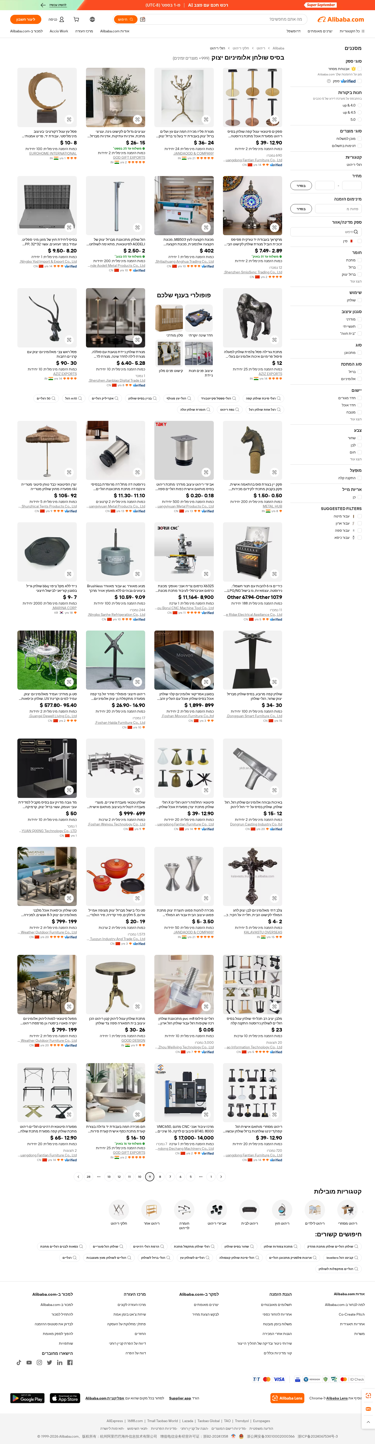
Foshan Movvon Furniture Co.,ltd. (187, 716)
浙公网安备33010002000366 (271, 1436)
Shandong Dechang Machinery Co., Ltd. (184, 1148)
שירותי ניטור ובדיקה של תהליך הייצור (264, 1343)
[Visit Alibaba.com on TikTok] (19, 1362)
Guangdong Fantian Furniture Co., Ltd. (252, 160)
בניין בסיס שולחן (140, 398)
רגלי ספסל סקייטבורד (216, 398)
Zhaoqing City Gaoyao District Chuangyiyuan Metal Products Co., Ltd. (184, 506)
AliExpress (115, 1421)
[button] (143, 19)
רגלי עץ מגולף (176, 398)
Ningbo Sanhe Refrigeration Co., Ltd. (116, 614)
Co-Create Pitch (352, 1314)
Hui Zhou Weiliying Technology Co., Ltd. (184, 1047)
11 (129, 1177)
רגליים (67, 1258)
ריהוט (261, 48)
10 (139, 1177)
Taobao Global (208, 1421)
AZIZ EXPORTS (270, 374)
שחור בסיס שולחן (236, 1246)
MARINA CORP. (64, 608)
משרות (359, 1334)
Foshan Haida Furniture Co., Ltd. (120, 722)
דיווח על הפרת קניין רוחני (127, 1343)
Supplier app (180, 1398)
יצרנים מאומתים (206, 1305)
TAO (227, 1421)
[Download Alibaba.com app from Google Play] (27, 1398)
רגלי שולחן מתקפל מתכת (192, 1246)
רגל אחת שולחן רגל (262, 409)
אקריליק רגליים (103, 398)
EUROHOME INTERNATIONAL (53, 153)
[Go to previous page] (221, 1176)
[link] (368, 1395)
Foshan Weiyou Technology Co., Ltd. (116, 824)
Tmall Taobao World (162, 1421)
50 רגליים (44, 398)
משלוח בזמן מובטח (277, 1324)
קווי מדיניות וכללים (278, 1353)
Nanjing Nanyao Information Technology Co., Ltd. (252, 1047)
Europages (261, 1421)
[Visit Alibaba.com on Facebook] (70, 1362)
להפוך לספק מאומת (58, 1334)
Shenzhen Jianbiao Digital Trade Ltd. (117, 380)
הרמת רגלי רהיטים (146, 1246)
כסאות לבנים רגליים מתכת (59, 1246)
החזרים (140, 1334)
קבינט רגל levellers (340, 1258)
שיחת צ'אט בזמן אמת (130, 1314)
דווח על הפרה (136, 1353)
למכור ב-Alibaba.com (57, 1305)
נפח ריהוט (227, 409)
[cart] (76, 20)
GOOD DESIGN (133, 1040)
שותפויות (66, 1343)
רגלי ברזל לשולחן (153, 1258)
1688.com (135, 1421)
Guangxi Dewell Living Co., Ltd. (53, 716)
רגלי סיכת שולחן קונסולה (236, 1258)
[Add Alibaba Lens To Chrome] (287, 1398)
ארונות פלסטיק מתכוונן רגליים (290, 1258)
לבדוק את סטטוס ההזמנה (54, 1324)
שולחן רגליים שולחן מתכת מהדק (330, 1246)
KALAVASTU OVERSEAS (263, 932)
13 (108, 1177)
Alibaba (278, 48)
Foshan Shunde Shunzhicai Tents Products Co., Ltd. (47, 506)
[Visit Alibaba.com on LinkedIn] (60, 1362)
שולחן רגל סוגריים (105, 1246)
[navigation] (326, 613)
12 (119, 1177)
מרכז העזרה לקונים (132, 1305)
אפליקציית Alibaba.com (104, 1398)
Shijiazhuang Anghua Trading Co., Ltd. (184, 261)
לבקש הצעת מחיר (205, 1314)
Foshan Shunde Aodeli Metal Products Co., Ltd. (115, 265)
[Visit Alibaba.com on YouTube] (29, 1362)
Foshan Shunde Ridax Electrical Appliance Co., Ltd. (252, 614)
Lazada (187, 1421)
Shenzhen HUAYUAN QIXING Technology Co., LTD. (47, 831)
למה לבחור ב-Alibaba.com (345, 1305)
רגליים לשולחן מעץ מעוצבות (106, 1258)
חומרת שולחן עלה (192, 409)
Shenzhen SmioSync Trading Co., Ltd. (253, 272)
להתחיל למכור (62, 1314)
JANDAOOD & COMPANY (193, 153)
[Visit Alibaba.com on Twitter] (49, 1362)
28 (88, 1177)
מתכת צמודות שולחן (278, 1246)
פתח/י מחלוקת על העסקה (126, 1324)
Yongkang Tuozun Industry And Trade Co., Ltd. (115, 939)
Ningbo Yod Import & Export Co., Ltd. (48, 261)
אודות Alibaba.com (349, 1294)
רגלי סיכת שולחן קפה (261, 398)
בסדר (301, 185)
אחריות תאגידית (352, 1324)
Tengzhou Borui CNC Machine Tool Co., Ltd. (184, 608)
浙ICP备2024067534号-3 (318, 1436)
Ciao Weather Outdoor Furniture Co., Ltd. (47, 932)
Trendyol (242, 1421)
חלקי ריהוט (241, 48)
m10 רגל (71, 398)
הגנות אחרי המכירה (277, 1334)
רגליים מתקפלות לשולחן (336, 1269)
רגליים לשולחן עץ (192, 1258)
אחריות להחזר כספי (277, 1314)
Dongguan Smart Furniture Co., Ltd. (254, 716)
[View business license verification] (233, 1436)
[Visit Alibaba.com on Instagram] (39, 1362)
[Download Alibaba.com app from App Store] (65, 1398)
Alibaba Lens (337, 1398)
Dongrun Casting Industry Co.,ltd (256, 824)
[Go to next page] (78, 1176)
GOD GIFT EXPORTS (129, 157)
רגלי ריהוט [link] (217, 48)
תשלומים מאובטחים (276, 1305)
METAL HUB (272, 506)
